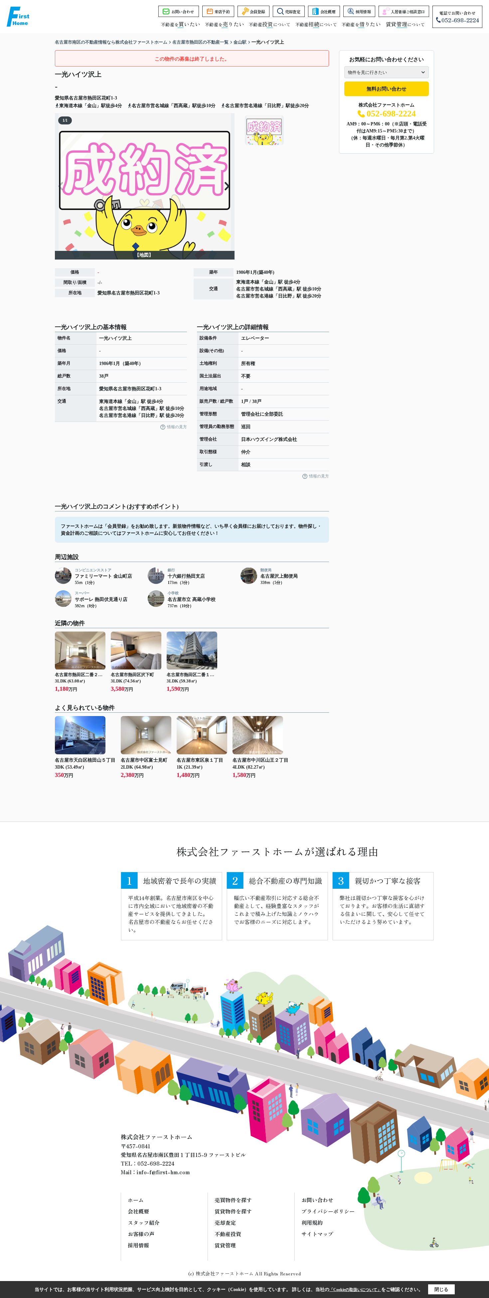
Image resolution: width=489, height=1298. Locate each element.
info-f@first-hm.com (163, 1172)
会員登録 (257, 11)
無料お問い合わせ (387, 89)
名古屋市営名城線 (254, 288)
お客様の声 (141, 1234)
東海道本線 (247, 281)
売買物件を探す (233, 1200)
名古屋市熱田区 (85, 97)
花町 (106, 97)
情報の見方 (177, 427)
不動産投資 (228, 1234)
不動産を (180, 24)
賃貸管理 (225, 1245)
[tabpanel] (286, 130)
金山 (268, 281)
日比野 (285, 295)
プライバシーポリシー (328, 1211)
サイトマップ (317, 1234)
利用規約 (312, 1222)
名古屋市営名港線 (254, 295)
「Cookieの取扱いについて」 (355, 1289)
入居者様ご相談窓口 (408, 11)
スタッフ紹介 (144, 1222)
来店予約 (222, 11)
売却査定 (292, 11)
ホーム (136, 1200)
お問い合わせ (182, 11)
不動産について (269, 24)
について (405, 24)
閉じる (441, 1289)
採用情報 (363, 11)
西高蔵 (285, 288)
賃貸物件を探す (233, 1211)
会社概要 (327, 11)
